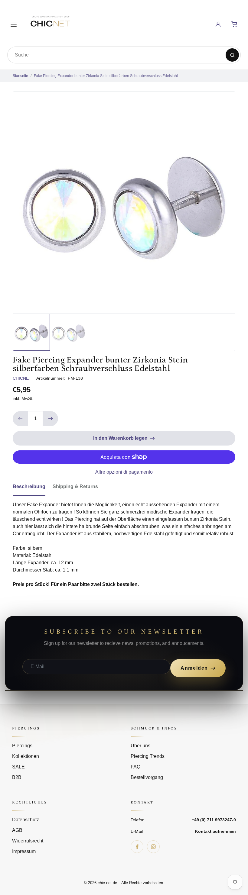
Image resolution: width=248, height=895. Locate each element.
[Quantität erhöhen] (50, 418)
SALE (18, 766)
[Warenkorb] (234, 24)
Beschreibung (29, 486)
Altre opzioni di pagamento (124, 472)
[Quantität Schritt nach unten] (20, 418)
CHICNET (22, 378)
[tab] (33, 488)
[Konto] (218, 24)
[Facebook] (137, 846)
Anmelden (194, 668)
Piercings (22, 745)
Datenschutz (25, 819)
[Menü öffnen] (13, 24)
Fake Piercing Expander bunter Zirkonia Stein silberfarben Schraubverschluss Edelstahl (106, 76)
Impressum (24, 851)
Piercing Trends (148, 756)
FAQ (135, 766)
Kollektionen (25, 756)
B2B (16, 777)
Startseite (20, 76)
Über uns (140, 745)
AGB (17, 830)
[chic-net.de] (50, 23)
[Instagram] (153, 846)
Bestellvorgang (147, 777)
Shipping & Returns (75, 486)
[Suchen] (232, 55)
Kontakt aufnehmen (215, 831)
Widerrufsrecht (27, 840)
